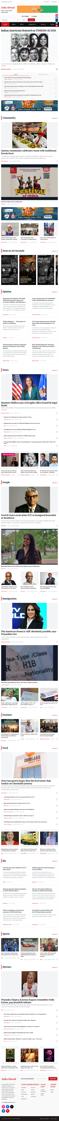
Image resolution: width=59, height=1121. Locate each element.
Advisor (33, 1094)
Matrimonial (24, 1094)
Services (47, 1)
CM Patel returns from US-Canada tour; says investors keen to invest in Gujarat (23, 81)
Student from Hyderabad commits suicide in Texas (18, 417)
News (13, 24)
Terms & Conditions (44, 1118)
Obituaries (23, 1098)
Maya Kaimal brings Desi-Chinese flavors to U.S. (17, 803)
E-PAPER (26, 16)
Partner (33, 1089)
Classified (23, 1087)
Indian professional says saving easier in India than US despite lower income (22, 95)
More (52, 24)
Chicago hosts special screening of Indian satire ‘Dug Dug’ (20, 1020)
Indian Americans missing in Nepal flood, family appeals (17, 77)
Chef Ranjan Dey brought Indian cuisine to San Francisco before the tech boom (25, 822)
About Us (33, 1087)
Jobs (22, 1096)
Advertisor (33, 1096)
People (43, 24)
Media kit (33, 1092)
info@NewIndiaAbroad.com (9, 1102)
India (22, 24)
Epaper (52, 1089)
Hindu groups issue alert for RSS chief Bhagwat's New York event (22, 423)
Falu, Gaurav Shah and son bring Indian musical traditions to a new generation (25, 1014)
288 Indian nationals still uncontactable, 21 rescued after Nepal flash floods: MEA (23, 86)
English (55, 1)
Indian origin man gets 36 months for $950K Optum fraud (19, 435)
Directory (23, 1092)
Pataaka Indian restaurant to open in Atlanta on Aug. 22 (19, 815)
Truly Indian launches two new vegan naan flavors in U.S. (19, 797)
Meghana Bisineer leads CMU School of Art (14, 90)
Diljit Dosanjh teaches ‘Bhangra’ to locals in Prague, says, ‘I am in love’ (23, 1039)
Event (22, 1089)
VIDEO (35, 16)
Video (51, 1092)
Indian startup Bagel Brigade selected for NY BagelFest (19, 809)
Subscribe (31, 20)
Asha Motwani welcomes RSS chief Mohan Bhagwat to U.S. (20, 429)
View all (54, 118)
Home (5, 24)
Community (32, 24)
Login (23, 20)
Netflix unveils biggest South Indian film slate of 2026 (18, 1032)
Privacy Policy (54, 1118)
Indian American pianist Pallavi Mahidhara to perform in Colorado (21, 1026)
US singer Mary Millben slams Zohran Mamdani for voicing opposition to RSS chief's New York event (29, 442)
